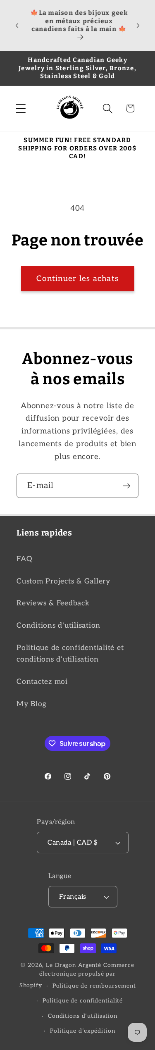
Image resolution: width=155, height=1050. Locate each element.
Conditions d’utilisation (82, 1016)
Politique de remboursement (94, 986)
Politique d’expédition (82, 1031)
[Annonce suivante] (138, 25)
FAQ (24, 559)
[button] (21, 108)
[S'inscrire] (126, 486)
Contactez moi (42, 681)
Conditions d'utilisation (58, 625)
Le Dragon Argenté (74, 965)
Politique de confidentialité (83, 1001)
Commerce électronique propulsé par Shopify (76, 975)
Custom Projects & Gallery (63, 581)
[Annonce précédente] (17, 25)
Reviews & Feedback (53, 603)
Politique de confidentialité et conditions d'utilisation (70, 653)
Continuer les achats (77, 278)
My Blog (31, 704)
